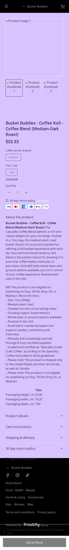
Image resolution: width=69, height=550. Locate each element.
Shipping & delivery (20, 437)
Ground (13, 157)
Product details (17, 416)
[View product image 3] (50, 88)
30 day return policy (20, 448)
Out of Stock (34, 542)
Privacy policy (47, 512)
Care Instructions (18, 427)
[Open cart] (62, 6)
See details (42, 200)
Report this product (23, 459)
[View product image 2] (32, 88)
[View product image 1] (14, 88)
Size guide (12, 179)
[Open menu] (6, 6)
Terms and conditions (20, 512)
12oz (11, 172)
